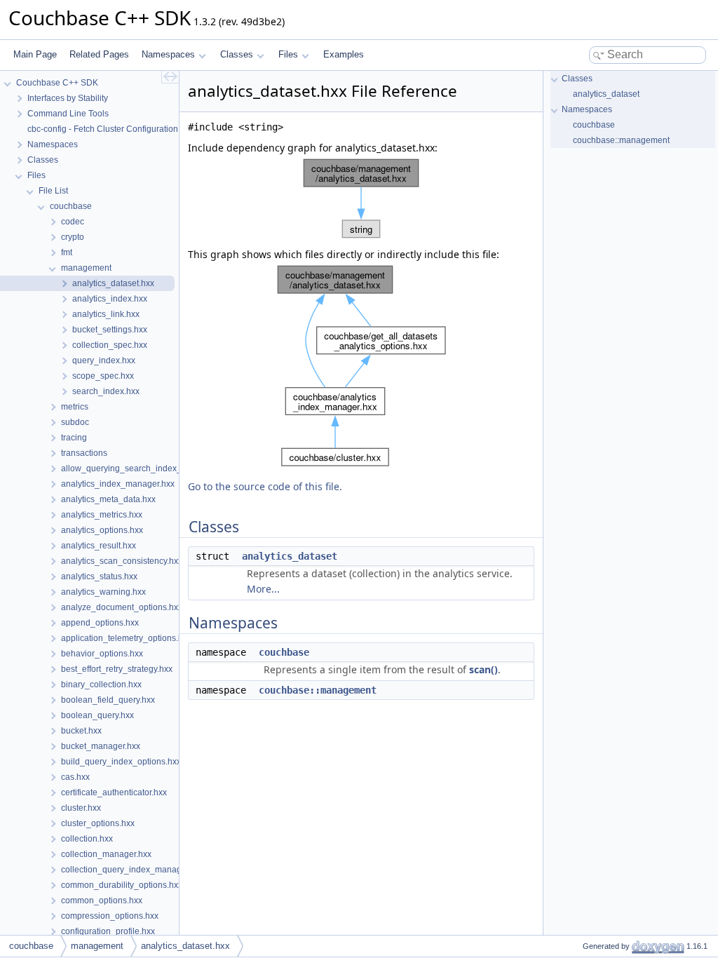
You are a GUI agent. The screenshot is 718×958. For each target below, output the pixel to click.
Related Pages (99, 54)
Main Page (35, 54)
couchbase (284, 652)
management (97, 945)
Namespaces (168, 54)
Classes (236, 54)
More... (263, 588)
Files (288, 54)
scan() (483, 669)
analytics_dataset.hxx (185, 945)
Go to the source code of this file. (265, 486)
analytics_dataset (289, 556)
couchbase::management (318, 690)
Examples (343, 54)
